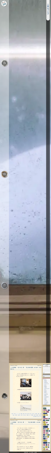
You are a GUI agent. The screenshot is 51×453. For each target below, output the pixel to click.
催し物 (45, 382)
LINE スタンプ (46, 388)
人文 (49, 418)
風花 (14, 413)
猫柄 (38, 413)
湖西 (28, 413)
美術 (45, 395)
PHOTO (45, 394)
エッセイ (45, 401)
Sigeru (45, 381)
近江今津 (33, 413)
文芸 (44, 428)
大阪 (46, 422)
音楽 (40, 413)
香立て (40, 416)
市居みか (48, 424)
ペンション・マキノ (45, 413)
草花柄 (21, 413)
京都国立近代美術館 (45, 418)
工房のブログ (48, 9)
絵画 (44, 436)
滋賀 (30, 413)
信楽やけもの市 (47, 420)
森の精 (48, 428)
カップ (17, 413)
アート (45, 393)
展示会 (12, 413)
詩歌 (38, 416)
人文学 (45, 400)
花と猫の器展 (35, 416)
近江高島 (36, 413)
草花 (48, 436)
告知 (44, 422)
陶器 (23, 413)
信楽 (44, 420)
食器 (25, 413)
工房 (45, 387)
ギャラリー (45, 383)
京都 (44, 416)
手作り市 (45, 426)
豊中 (46, 438)
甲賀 (44, 434)
